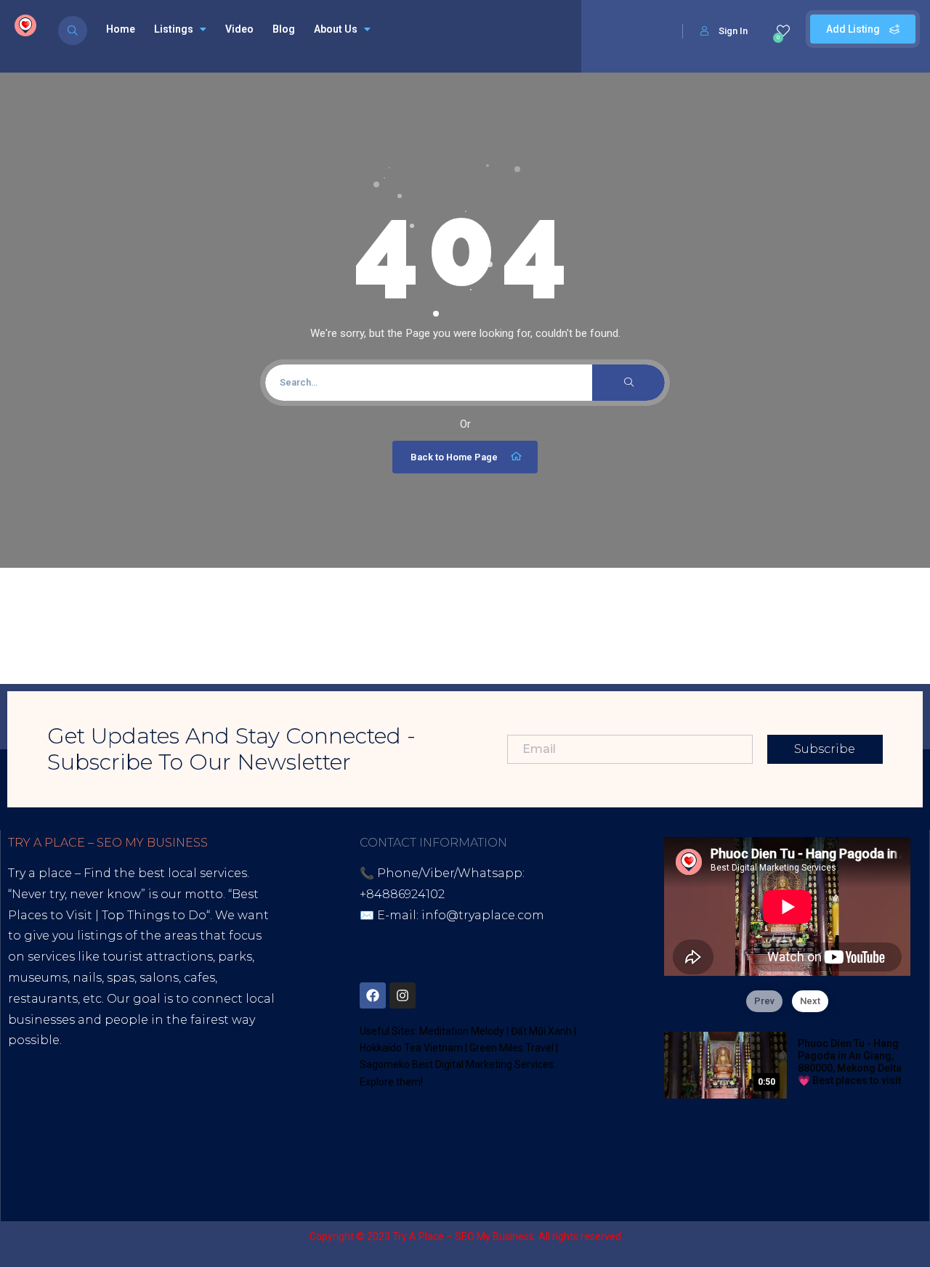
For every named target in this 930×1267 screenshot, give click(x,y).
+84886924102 (402, 894)
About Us (335, 29)
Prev (764, 1000)
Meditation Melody (461, 1031)
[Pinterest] (462, 995)
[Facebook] (373, 995)
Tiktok (27, 1124)
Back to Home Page (454, 457)
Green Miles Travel (511, 1048)
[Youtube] (522, 995)
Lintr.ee (205, 1124)
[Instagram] (402, 995)
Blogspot (144, 1124)
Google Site (43, 1145)
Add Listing (854, 29)
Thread (110, 1145)
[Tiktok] (492, 995)
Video (239, 29)
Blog (283, 29)
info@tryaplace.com (482, 915)
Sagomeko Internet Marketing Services (787, 1236)
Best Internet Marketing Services (133, 1061)
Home (120, 29)
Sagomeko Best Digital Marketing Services (457, 1064)
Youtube (81, 1124)
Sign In (733, 30)
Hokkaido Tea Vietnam (411, 1048)
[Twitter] (432, 995)
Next (810, 1000)
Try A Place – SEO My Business (463, 1236)
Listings (173, 29)
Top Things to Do (154, 915)
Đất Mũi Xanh (541, 1031)
